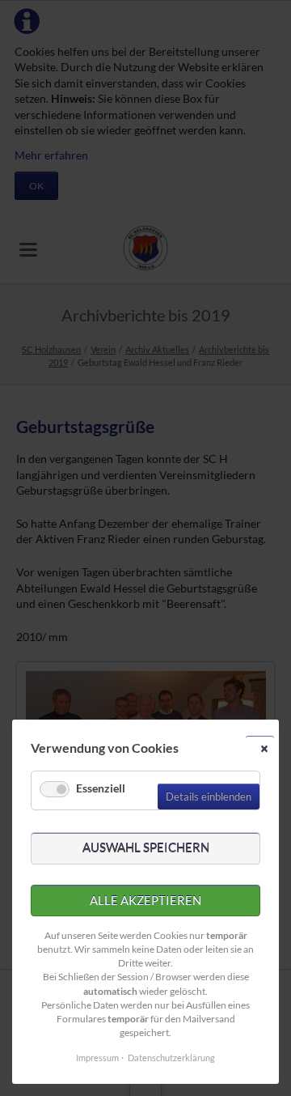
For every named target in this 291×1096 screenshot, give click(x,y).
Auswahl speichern (145, 847)
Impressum (97, 1057)
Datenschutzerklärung (171, 1057)
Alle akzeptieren (145, 900)
